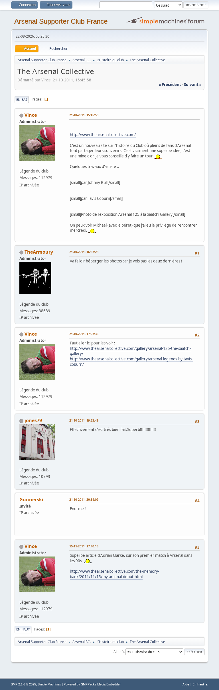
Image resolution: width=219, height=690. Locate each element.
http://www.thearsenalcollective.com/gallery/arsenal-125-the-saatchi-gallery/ (130, 351)
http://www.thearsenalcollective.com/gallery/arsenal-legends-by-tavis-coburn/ (131, 361)
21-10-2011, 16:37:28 (83, 252)
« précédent (170, 84)
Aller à (118, 651)
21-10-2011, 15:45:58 (83, 115)
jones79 (33, 420)
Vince (31, 115)
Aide (185, 684)
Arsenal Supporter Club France (61, 21)
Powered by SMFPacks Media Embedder (92, 684)
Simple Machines (49, 684)
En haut (23, 629)
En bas (21, 99)
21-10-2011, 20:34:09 (83, 499)
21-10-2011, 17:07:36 (83, 334)
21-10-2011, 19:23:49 (83, 420)
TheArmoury (39, 252)
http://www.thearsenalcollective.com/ (103, 134)
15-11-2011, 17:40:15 (83, 546)
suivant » (193, 84)
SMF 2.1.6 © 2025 (23, 684)
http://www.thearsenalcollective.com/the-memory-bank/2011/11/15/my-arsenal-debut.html (114, 574)
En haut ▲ (200, 684)
